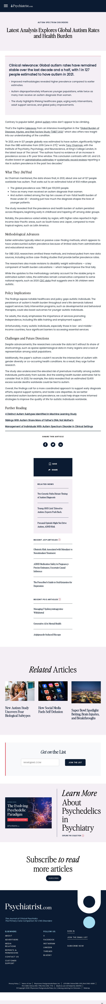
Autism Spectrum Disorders (53, 22)
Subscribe (54, 878)
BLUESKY (47, 955)
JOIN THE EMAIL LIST (77, 937)
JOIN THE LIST (75, 762)
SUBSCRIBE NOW (75, 946)
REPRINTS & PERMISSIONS (11, 951)
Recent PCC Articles (46, 599)
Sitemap (87, 988)
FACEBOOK (48, 939)
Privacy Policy (13, 984)
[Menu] (6, 6)
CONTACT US (12, 956)
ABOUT (8, 935)
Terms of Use (26, 984)
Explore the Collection (71, 835)
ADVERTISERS (11, 939)
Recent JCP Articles (46, 540)
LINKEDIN (47, 947)
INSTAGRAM (49, 943)
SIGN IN (71, 931)
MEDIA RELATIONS (10, 945)
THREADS (47, 951)
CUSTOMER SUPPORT (10, 962)
